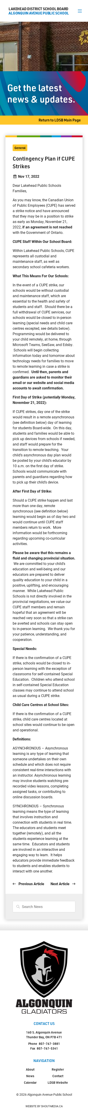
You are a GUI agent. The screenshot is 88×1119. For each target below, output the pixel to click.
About (30, 1069)
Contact (57, 1076)
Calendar (30, 1082)
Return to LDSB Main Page (60, 120)
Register (58, 1069)
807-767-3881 (49, 1044)
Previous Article (31, 883)
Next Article (60, 883)
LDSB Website (58, 1082)
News (30, 1076)
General (19, 148)
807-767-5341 (47, 1048)
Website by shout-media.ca (44, 1106)
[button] (80, 11)
